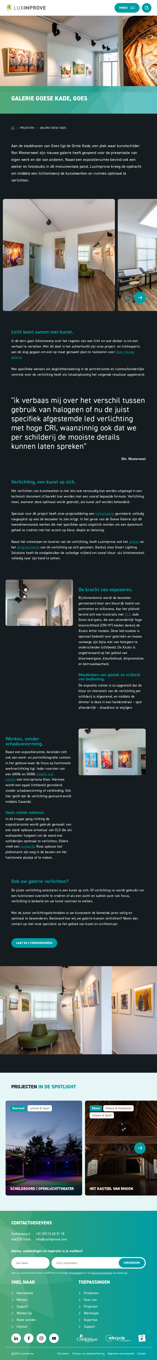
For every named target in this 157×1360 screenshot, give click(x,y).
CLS (128, 614)
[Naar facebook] (29, 1338)
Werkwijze (91, 1313)
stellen (134, 541)
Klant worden (26, 1320)
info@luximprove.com (51, 1239)
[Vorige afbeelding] (127, 297)
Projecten (91, 1306)
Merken (22, 1299)
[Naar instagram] (41, 1338)
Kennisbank (25, 1293)
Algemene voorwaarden (121, 1353)
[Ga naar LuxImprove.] (15, 128)
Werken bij (24, 1313)
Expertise (90, 1320)
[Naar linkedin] (16, 1338)
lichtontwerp (104, 513)
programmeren (28, 547)
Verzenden (131, 1263)
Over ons (90, 1299)
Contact (22, 1326)
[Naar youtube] (54, 1338)
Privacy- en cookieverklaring (88, 1353)
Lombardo (27, 846)
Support (22, 1306)
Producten (91, 1293)
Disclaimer (63, 1353)
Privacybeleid (75, 1272)
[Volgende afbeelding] (140, 297)
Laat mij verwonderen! (34, 943)
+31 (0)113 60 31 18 (50, 1233)
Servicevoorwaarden (102, 1272)
